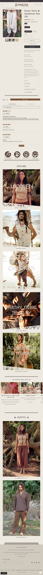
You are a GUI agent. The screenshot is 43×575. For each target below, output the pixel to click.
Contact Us (13, 570)
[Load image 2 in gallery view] (10, 40)
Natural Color (28, 31)
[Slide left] (4, 40)
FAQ (9, 570)
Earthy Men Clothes (20, 248)
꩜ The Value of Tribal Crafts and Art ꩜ (10, 396)
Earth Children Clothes (21, 290)
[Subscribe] (21, 562)
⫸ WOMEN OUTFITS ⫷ (20, 478)
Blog (6, 570)
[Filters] (4, 107)
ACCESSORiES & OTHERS (21, 371)
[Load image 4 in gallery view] (17, 40)
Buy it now (32, 46)
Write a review (25, 99)
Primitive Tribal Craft (23, 572)
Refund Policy (25, 570)
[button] (2, 4)
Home (4, 8)
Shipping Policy (19, 570)
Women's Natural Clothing (21, 208)
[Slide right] (20, 40)
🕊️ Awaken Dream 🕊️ (30, 395)
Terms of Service (33, 570)
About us (2, 570)
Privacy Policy (39, 570)
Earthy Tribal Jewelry (21, 330)
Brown (35, 31)
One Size (27, 27)
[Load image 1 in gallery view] (7, 40)
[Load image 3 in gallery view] (13, 40)
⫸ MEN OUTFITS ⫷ (21, 537)
